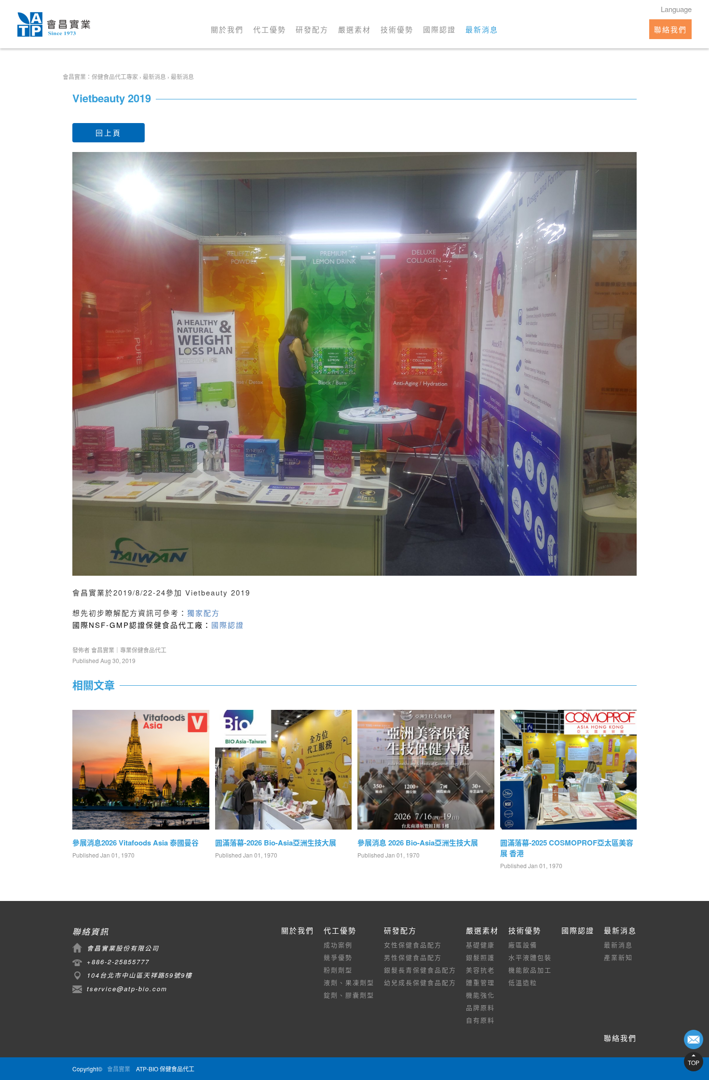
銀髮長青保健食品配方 (420, 969)
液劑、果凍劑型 (349, 982)
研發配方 (312, 29)
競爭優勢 (338, 957)
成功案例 (338, 944)
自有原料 (480, 1020)
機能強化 (480, 994)
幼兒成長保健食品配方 (420, 982)
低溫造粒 (522, 982)
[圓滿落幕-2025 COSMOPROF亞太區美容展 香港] (568, 770)
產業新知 (618, 957)
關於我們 (227, 29)
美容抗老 (480, 969)
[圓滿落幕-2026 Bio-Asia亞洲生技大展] (283, 770)
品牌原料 (480, 1007)
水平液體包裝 (530, 957)
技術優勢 (397, 29)
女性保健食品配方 (413, 944)
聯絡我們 (670, 29)
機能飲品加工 (530, 969)
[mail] (693, 1039)
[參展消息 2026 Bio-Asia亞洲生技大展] (425, 770)
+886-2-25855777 (118, 961)
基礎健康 (480, 944)
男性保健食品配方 (413, 957)
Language (676, 9)
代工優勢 (269, 29)
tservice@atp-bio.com (127, 988)
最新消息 (481, 29)
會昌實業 (118, 1069)
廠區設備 (522, 944)
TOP (693, 1062)
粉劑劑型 (338, 969)
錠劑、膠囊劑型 (349, 994)
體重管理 (480, 982)
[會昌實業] (53, 24)
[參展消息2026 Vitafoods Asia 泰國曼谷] (140, 770)
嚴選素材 (354, 29)
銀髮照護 (480, 957)
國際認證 (439, 29)
